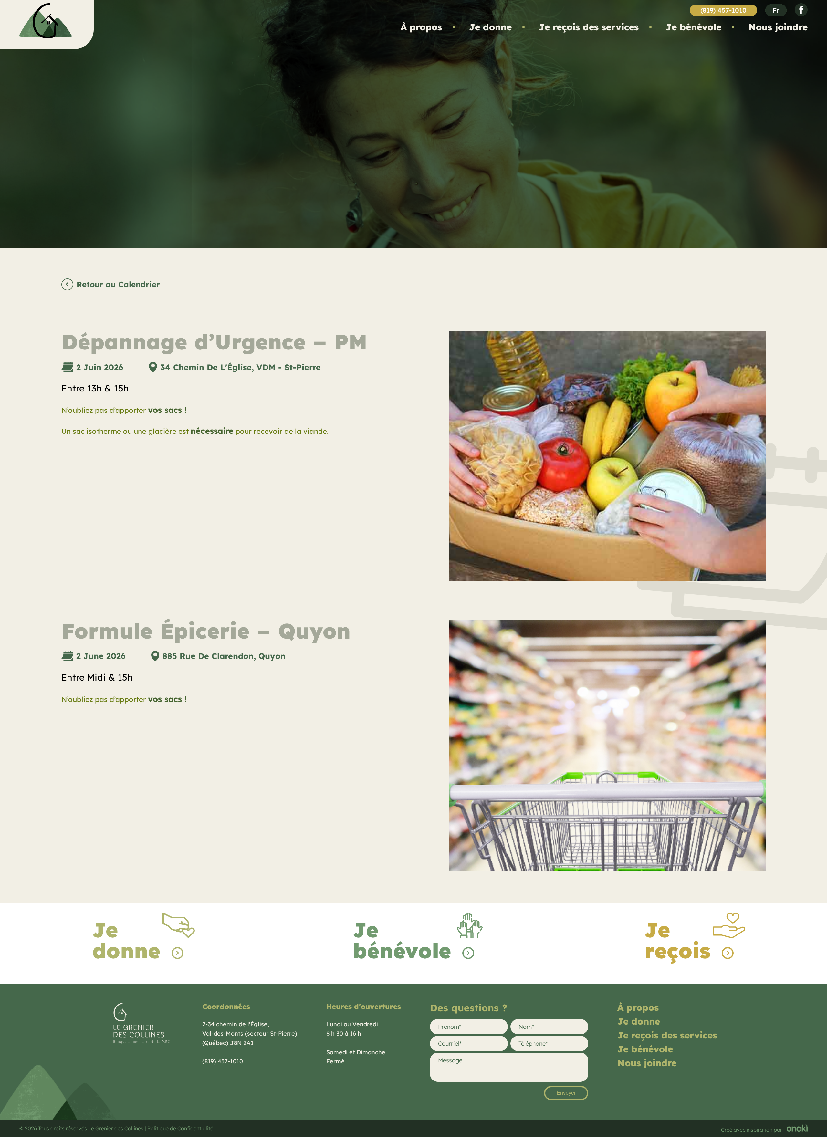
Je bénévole (693, 27)
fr (776, 10)
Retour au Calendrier (118, 284)
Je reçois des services (589, 27)
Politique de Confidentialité (180, 1128)
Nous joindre (778, 27)
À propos (421, 27)
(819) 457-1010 (723, 10)
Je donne (490, 27)
